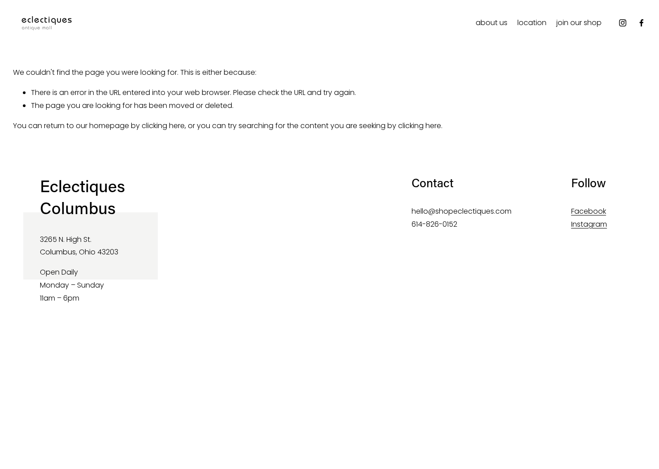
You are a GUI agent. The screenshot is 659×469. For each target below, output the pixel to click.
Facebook (588, 211)
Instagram (589, 224)
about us (491, 22)
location (531, 22)
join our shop (579, 22)
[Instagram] (622, 22)
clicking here (163, 125)
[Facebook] (641, 22)
